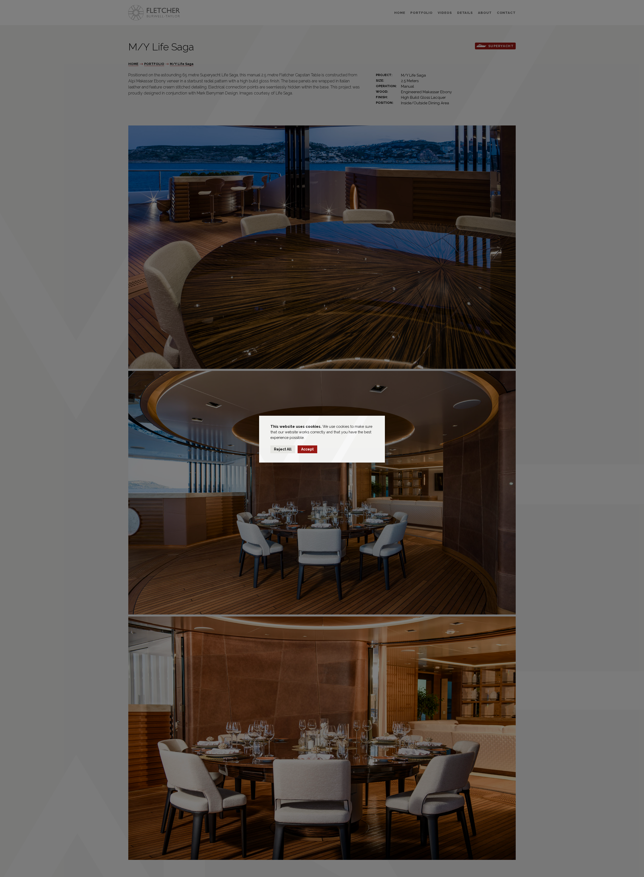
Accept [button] (307, 449)
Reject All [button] (283, 449)
